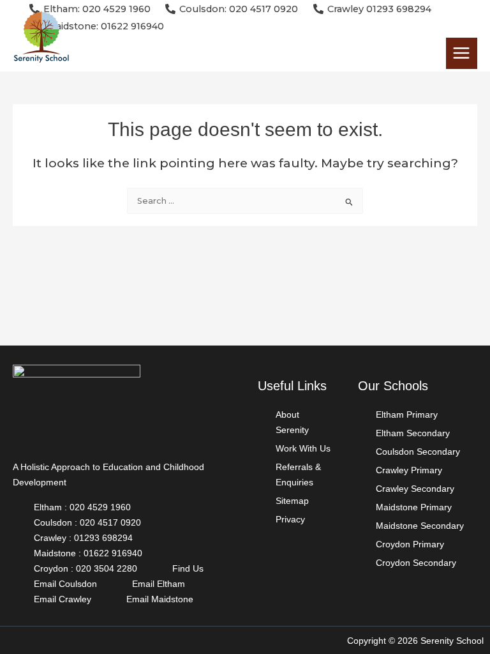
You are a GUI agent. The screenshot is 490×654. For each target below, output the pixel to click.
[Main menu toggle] (461, 53)
